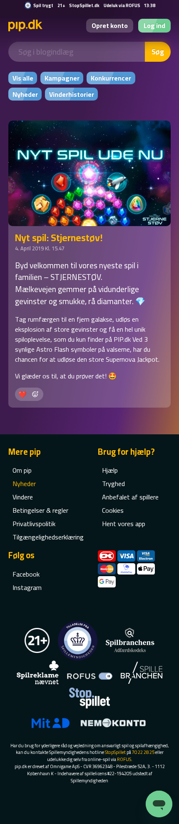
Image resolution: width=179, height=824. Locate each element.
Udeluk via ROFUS (122, 5)
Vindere (22, 497)
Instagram (27, 587)
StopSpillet (115, 752)
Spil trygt (43, 5)
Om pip (22, 470)
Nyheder (24, 483)
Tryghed (113, 483)
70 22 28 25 (143, 752)
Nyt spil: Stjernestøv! (59, 238)
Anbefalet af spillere (130, 497)
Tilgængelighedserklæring (48, 537)
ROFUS (124, 759)
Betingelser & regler (40, 510)
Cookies (113, 510)
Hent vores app (123, 523)
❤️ (22, 394)
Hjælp (110, 470)
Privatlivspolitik (33, 523)
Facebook (26, 574)
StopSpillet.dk (84, 5)
